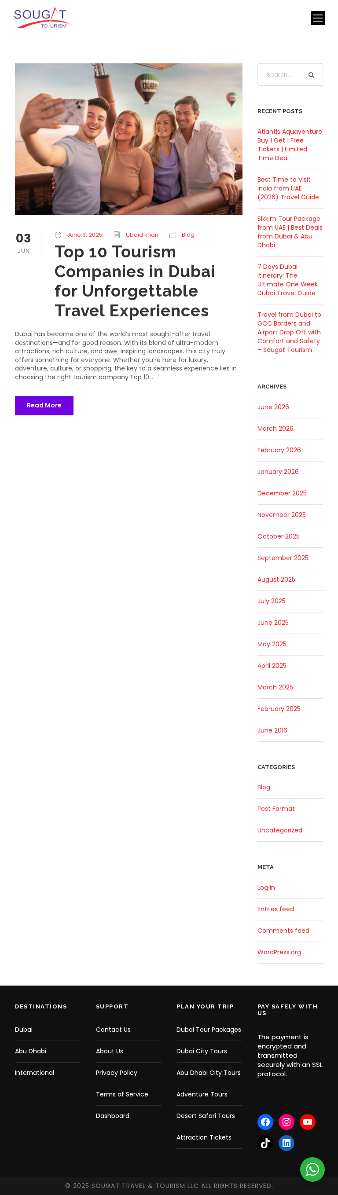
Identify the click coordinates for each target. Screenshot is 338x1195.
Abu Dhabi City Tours (208, 1072)
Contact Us (113, 1029)
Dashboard (112, 1115)
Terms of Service (122, 1094)
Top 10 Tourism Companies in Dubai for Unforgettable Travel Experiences (135, 281)
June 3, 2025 (85, 235)
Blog (188, 235)
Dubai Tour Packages (208, 1029)
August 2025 (276, 579)
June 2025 (273, 622)
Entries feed (275, 909)
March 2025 (275, 687)
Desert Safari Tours (205, 1115)
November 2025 (281, 514)
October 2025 (278, 536)
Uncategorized (279, 830)
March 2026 (275, 428)
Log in (266, 887)
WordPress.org (279, 952)
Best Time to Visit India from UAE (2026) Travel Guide (288, 188)
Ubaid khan (142, 235)
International (34, 1072)
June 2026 (273, 407)
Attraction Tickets (203, 1137)
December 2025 (282, 493)
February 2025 (279, 708)
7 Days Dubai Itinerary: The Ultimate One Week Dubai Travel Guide (287, 279)
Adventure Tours (202, 1094)
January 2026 (278, 471)
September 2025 (283, 558)
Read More (44, 405)
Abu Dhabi (30, 1051)
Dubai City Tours (201, 1051)
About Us (109, 1051)
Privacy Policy (116, 1072)
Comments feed (283, 930)
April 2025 (272, 665)
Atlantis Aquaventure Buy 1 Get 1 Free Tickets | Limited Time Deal (289, 144)
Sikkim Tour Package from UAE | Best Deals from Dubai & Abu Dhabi (290, 231)
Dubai (24, 1029)
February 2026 (279, 450)
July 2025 (271, 601)
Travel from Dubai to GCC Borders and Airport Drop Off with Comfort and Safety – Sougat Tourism (289, 332)
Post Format (276, 808)
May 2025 (272, 644)
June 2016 (272, 730)
